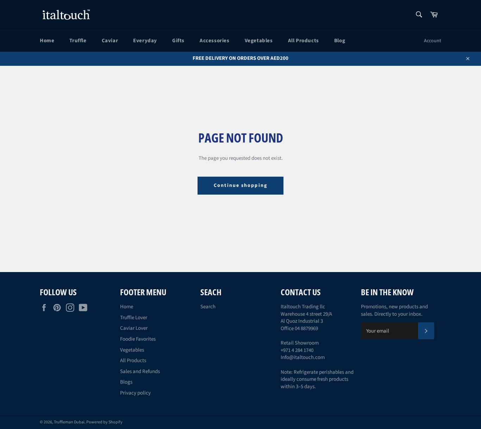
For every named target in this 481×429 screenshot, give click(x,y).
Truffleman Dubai (69, 422)
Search (207, 306)
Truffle (77, 40)
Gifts (178, 40)
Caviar (110, 40)
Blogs (126, 382)
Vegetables (259, 40)
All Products (303, 40)
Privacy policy (135, 393)
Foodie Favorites (138, 339)
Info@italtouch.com (303, 357)
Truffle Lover (133, 317)
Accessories (215, 40)
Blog (339, 40)
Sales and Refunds (140, 371)
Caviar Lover (134, 328)
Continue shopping (240, 185)
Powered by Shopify (104, 422)
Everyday (145, 40)
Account (432, 40)
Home (47, 40)
